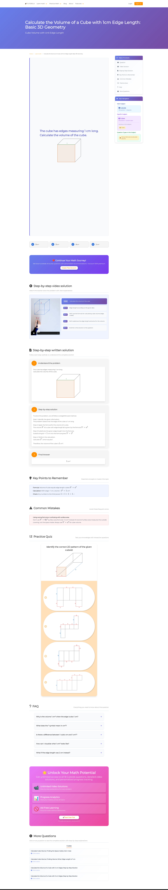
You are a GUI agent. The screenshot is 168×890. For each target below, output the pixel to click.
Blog (65, 3)
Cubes (123, 127)
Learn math (41, 3)
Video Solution (124, 66)
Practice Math (54, 3)
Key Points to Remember (127, 75)
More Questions (124, 91)
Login (130, 3)
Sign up (138, 3)
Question (122, 62)
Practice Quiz (123, 83)
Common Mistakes (125, 79)
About (71, 3)
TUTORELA (31, 3)
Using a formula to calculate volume (129, 137)
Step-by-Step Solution (126, 70)
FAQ (120, 87)
